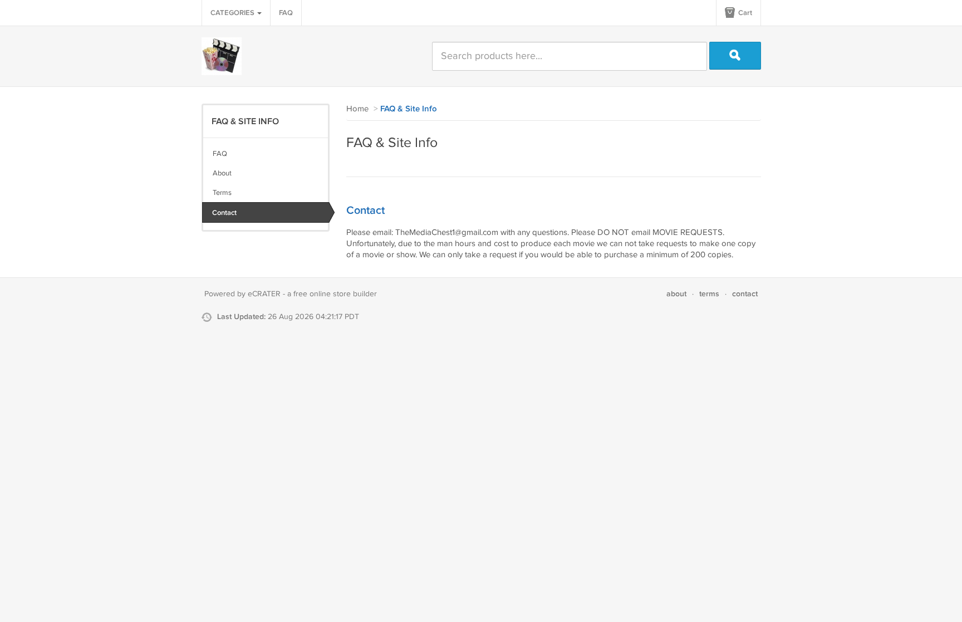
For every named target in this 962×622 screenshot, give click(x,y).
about (676, 293)
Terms (222, 192)
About (222, 173)
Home (357, 109)
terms (709, 293)
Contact (224, 212)
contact (745, 293)
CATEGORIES (233, 12)
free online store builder (335, 294)
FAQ (286, 12)
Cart (744, 12)
